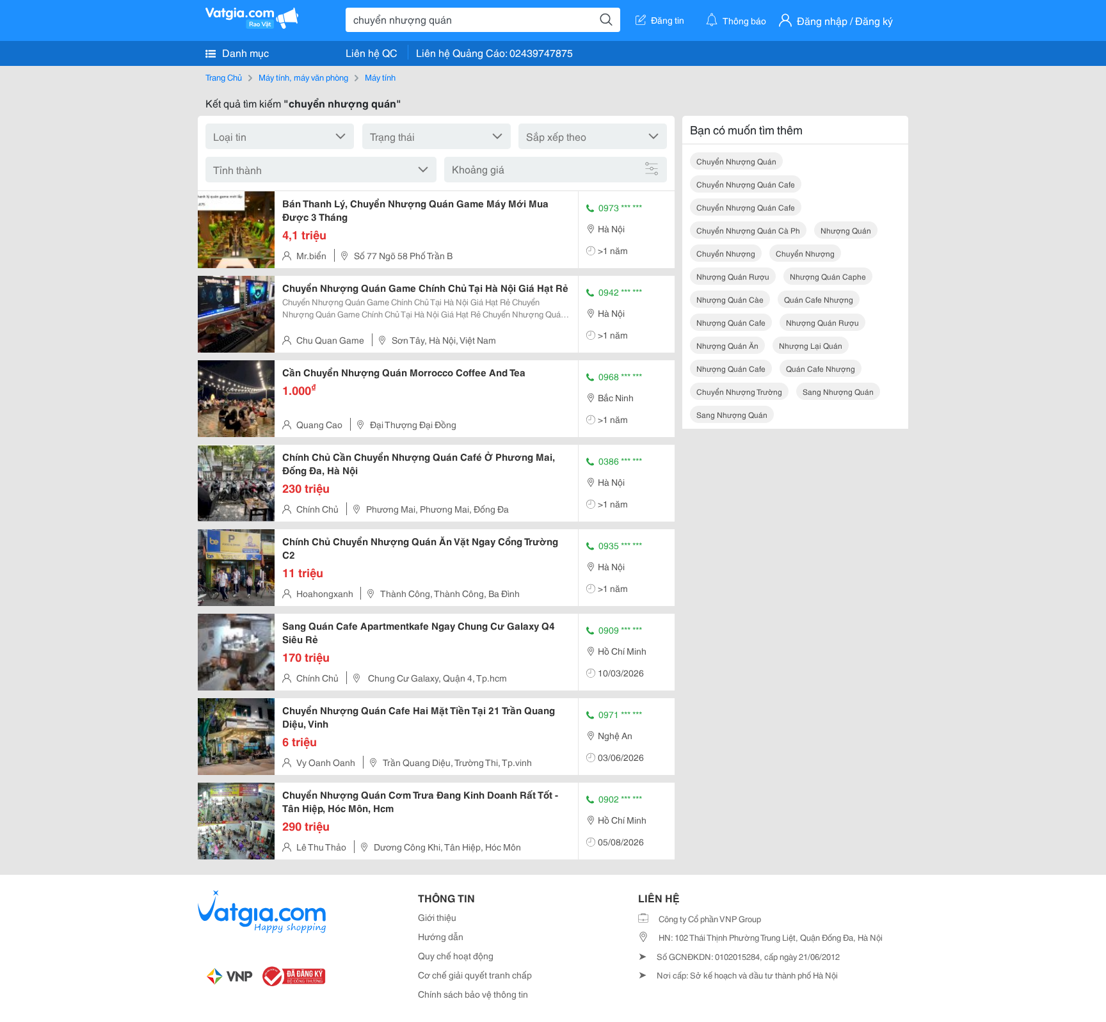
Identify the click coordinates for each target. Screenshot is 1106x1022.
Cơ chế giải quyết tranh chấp (475, 974)
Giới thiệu (437, 917)
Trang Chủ (223, 77)
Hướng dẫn (440, 936)
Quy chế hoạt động (455, 955)
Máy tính (380, 77)
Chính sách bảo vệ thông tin (473, 993)
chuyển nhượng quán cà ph (748, 230)
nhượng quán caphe (828, 276)
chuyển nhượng (725, 253)
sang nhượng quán (838, 391)
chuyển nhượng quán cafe (745, 184)
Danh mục (244, 52)
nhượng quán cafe (730, 322)
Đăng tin (667, 19)
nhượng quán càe (730, 299)
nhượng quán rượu (732, 276)
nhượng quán (846, 230)
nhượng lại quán (810, 345)
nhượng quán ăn (727, 345)
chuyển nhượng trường (739, 391)
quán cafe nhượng (818, 299)
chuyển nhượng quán (736, 161)
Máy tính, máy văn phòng (303, 77)
